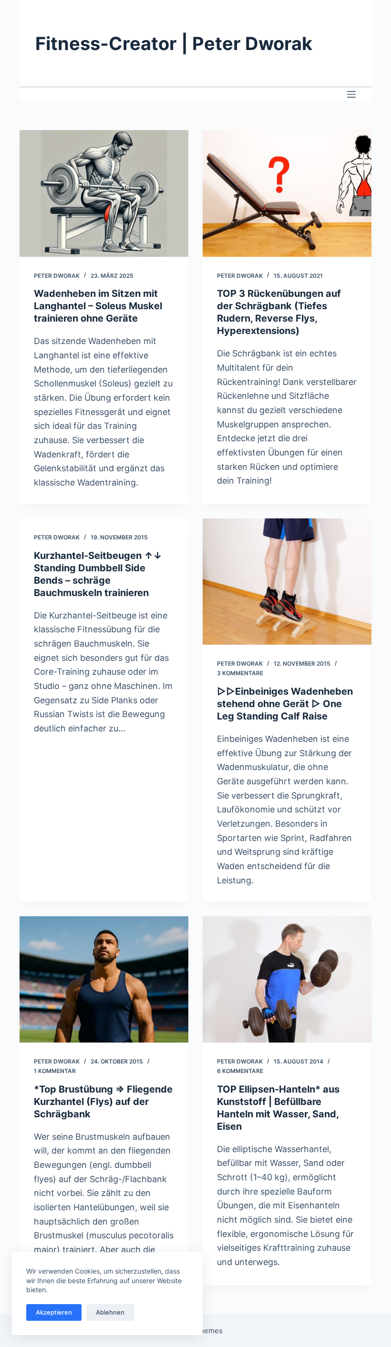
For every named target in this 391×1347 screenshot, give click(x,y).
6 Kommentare (240, 1070)
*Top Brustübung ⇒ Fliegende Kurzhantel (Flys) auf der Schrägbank (103, 1102)
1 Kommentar (55, 1070)
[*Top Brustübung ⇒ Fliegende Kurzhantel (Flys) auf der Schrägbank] (104, 979)
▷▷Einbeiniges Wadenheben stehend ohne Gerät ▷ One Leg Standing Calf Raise (285, 704)
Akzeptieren (54, 1312)
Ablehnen (110, 1312)
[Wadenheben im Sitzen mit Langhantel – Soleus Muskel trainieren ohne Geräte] (104, 193)
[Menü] (351, 94)
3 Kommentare (240, 673)
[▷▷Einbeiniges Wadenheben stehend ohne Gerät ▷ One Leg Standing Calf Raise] (287, 581)
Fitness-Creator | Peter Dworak (173, 43)
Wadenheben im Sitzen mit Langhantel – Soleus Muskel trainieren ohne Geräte (98, 306)
